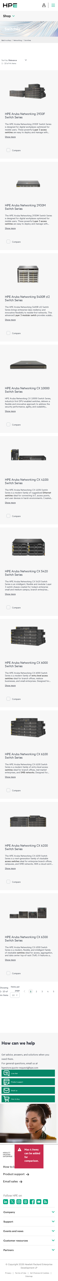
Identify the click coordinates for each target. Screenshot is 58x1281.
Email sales (10, 1181)
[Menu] (53, 5)
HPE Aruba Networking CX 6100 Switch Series (26, 755)
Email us (14, 1090)
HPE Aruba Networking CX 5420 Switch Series (26, 572)
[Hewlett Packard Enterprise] (10, 5)
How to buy (15, 1099)
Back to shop (6, 40)
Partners (8, 1250)
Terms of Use (20, 1273)
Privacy (8, 1273)
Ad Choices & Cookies (39, 1273)
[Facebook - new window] (32, 1201)
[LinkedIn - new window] (5, 1201)
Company (9, 1212)
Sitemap (29, 1276)
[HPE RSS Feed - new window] (45, 1201)
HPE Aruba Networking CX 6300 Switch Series (26, 938)
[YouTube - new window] (38, 1201)
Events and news (13, 1231)
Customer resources (15, 1240)
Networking (17, 40)
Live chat (14, 1073)
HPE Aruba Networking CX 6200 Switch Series (26, 847)
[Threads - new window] (25, 1201)
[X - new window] (12, 1201)
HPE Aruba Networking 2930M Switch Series (25, 206)
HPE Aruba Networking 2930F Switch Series (25, 115)
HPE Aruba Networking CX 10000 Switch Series (27, 389)
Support (8, 1221)
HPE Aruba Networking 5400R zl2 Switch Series (27, 298)
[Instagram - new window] (18, 1201)
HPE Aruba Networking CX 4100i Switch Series (27, 481)
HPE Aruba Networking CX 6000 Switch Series (26, 664)
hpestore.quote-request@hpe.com (20, 1067)
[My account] (44, 5)
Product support (17, 1082)
